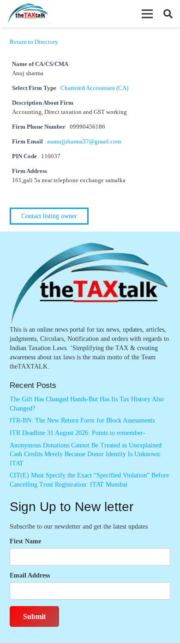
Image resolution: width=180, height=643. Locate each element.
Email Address (30, 575)
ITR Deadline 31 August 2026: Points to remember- (77, 432)
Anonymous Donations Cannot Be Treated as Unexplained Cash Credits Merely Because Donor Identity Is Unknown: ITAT (86, 454)
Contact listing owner (49, 216)
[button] (147, 13)
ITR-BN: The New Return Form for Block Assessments (82, 420)
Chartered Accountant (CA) (94, 88)
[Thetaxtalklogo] (28, 14)
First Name (25, 541)
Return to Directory (34, 41)
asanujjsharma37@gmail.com (84, 141)
